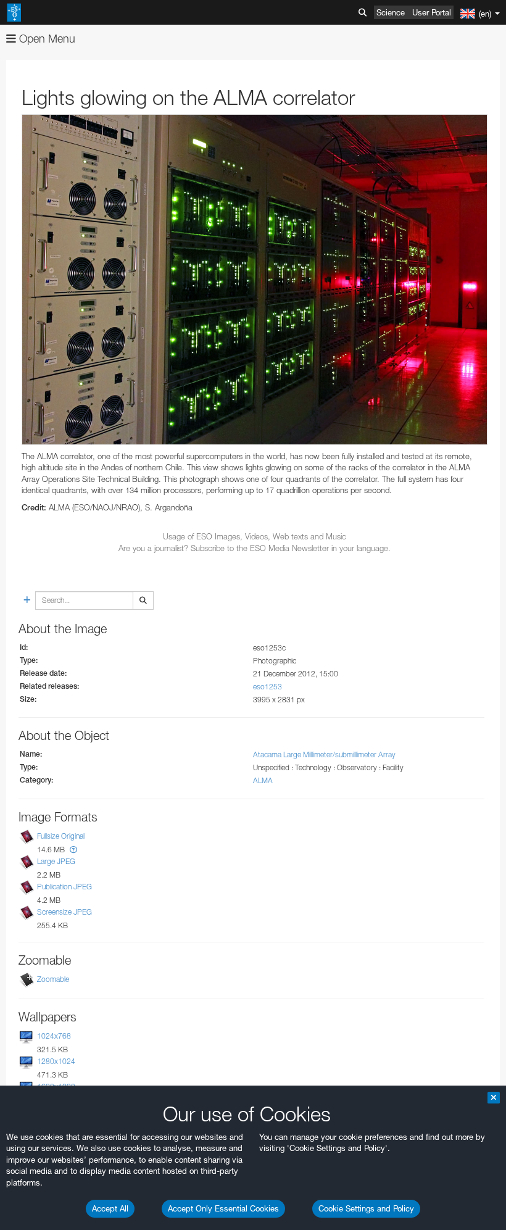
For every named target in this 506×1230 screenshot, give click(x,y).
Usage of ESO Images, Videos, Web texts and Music (254, 536)
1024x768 (54, 1036)
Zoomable (53, 979)
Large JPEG (56, 861)
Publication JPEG (64, 886)
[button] (73, 849)
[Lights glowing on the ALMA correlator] (254, 279)
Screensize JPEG (64, 911)
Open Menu (45, 38)
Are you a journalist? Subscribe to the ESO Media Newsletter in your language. (254, 548)
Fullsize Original (61, 836)
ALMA (263, 780)
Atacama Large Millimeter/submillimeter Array (324, 754)
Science (390, 12)
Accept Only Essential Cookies (223, 1208)
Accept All (110, 1208)
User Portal (431, 12)
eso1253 (267, 686)
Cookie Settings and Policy (366, 1208)
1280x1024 (56, 1061)
